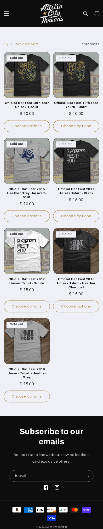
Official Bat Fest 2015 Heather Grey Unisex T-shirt (26, 193)
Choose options (27, 126)
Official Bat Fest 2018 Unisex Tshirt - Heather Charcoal (76, 283)
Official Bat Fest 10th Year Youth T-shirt (76, 105)
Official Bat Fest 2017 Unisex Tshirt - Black (76, 191)
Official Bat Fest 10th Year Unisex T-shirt (27, 105)
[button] (6, 13)
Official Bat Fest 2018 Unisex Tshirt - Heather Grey (26, 373)
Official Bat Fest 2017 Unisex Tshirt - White (27, 281)
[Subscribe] (87, 476)
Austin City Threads (56, 527)
